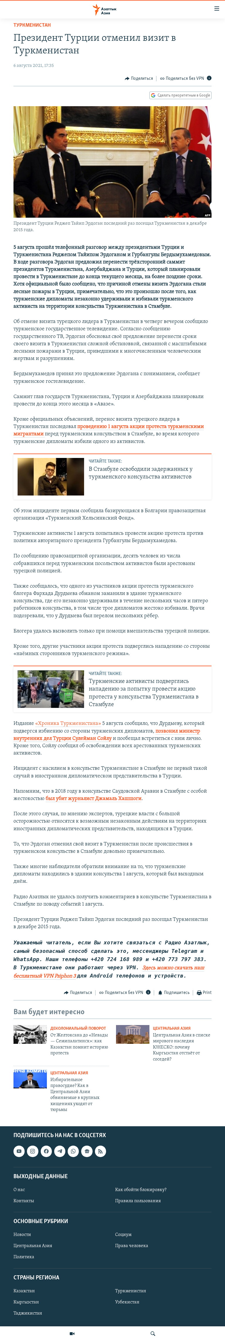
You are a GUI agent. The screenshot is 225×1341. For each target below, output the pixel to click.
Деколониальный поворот (78, 1029)
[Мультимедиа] (72, 1333)
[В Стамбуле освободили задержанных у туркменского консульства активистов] (51, 477)
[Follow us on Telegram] (59, 1151)
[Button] (139, 78)
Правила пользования (138, 1201)
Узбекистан (127, 1302)
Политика (23, 1257)
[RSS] (100, 1151)
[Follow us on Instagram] (32, 1151)
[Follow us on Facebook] (46, 1151)
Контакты (23, 1201)
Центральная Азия (172, 1029)
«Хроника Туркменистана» (68, 723)
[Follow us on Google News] (86, 1151)
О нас (19, 1190)
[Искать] (153, 1333)
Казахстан (24, 1291)
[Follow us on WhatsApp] (73, 1151)
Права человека (131, 1246)
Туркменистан (32, 25)
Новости (22, 1235)
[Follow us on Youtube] (19, 1151)
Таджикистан (27, 1313)
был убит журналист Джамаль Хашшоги (94, 798)
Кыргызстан (26, 1302)
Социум (123, 1235)
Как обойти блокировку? (140, 1190)
